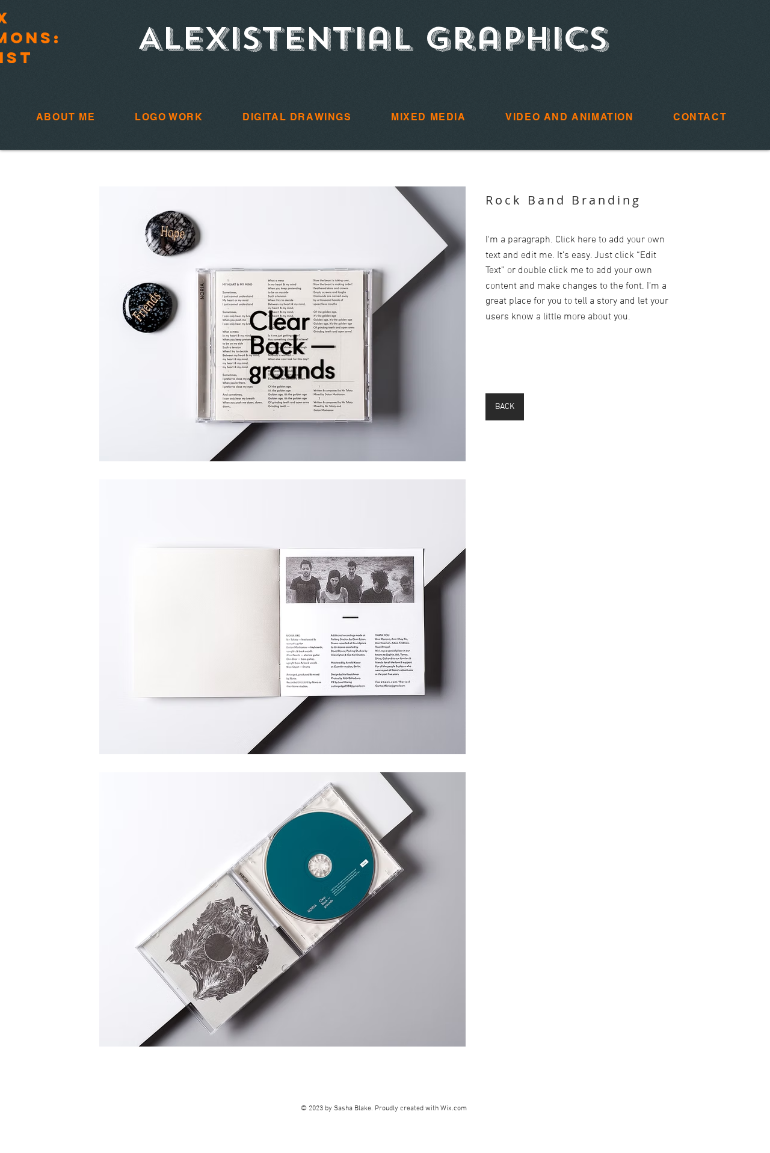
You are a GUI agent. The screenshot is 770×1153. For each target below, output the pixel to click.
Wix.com (453, 1108)
